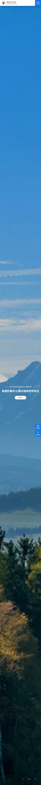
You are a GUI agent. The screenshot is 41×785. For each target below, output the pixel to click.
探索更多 (20, 397)
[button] (35, 779)
